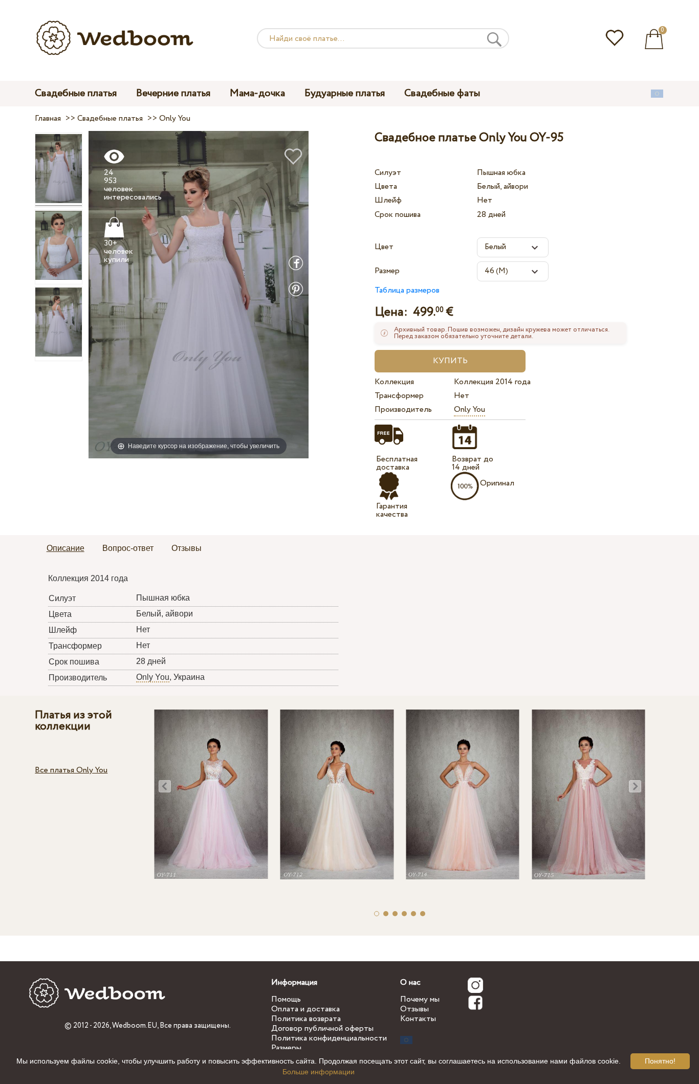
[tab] (65, 549)
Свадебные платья (76, 93)
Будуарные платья (344, 93)
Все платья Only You (71, 770)
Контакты (418, 1019)
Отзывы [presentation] (186, 548)
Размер (387, 271)
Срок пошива (398, 214)
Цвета (386, 186)
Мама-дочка (257, 93)
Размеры (286, 1048)
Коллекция (394, 382)
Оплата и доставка (305, 1009)
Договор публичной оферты (322, 1028)
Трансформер (399, 396)
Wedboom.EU (134, 1026)
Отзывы (414, 1009)
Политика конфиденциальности (329, 1038)
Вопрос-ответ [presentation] (128, 548)
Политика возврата (306, 1019)
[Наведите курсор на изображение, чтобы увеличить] (199, 294)
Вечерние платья (173, 93)
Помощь (286, 999)
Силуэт (388, 173)
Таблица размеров (407, 290)
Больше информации (318, 1072)
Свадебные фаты (442, 93)
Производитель (403, 409)
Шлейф (388, 200)
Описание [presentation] (65, 548)
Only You (469, 409)
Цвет (384, 247)
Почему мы (420, 999)
